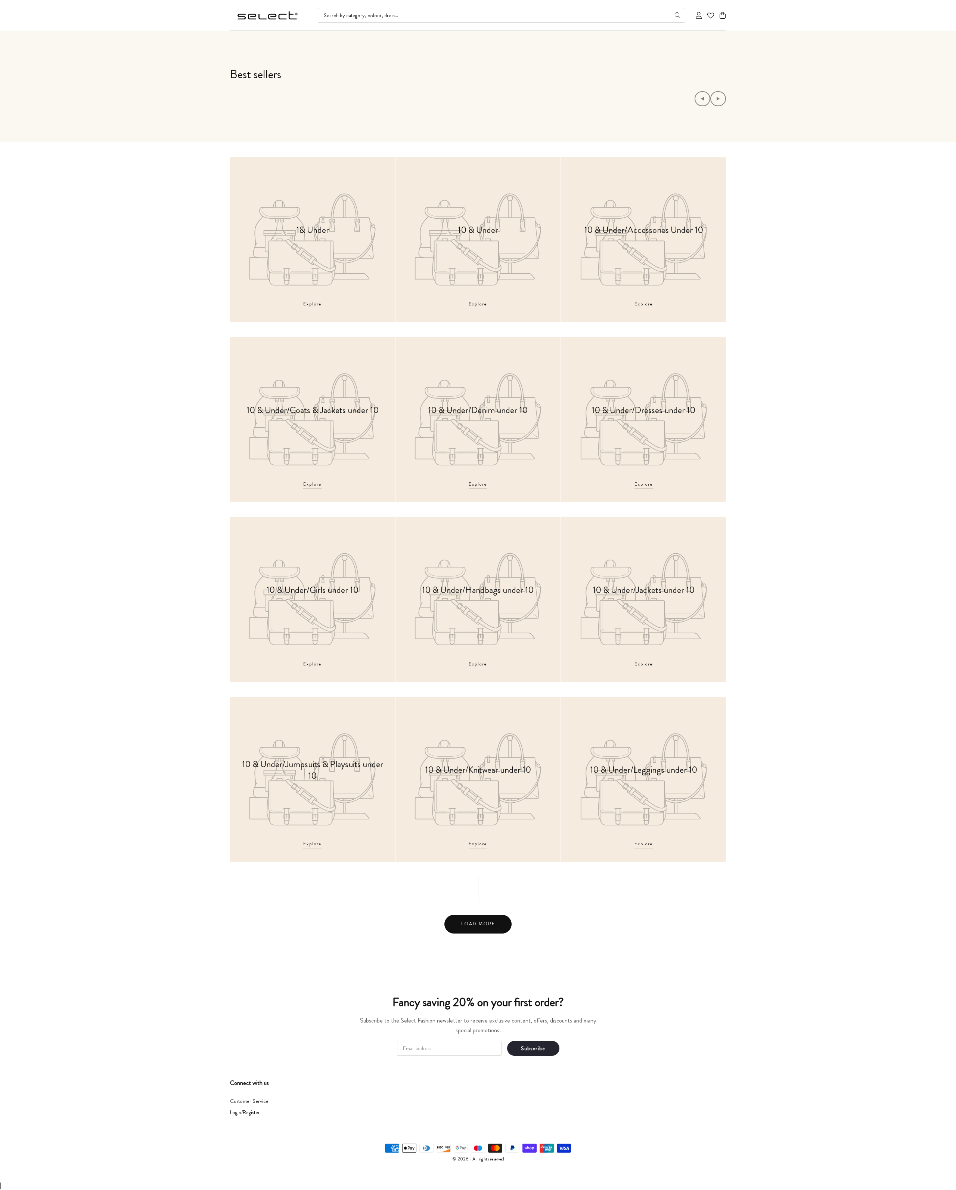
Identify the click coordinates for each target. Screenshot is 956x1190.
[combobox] (501, 15)
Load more (478, 923)
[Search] (677, 15)
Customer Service (249, 1101)
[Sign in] (698, 15)
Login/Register (245, 1112)
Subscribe (533, 1048)
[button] (722, 15)
